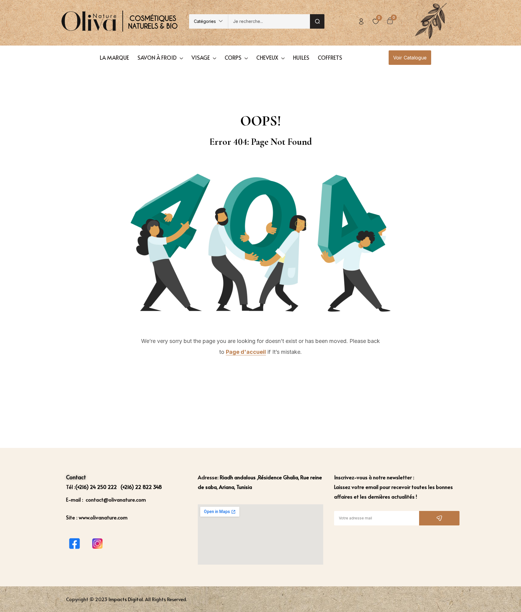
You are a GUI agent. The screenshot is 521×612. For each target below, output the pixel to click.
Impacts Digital (126, 599)
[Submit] (439, 518)
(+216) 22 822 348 (141, 486)
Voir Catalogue (410, 58)
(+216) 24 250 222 (96, 486)
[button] (208, 21)
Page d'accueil (246, 352)
